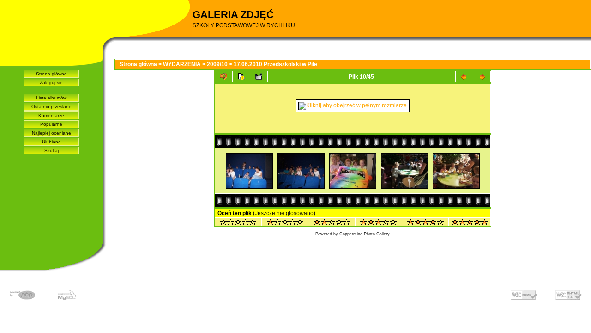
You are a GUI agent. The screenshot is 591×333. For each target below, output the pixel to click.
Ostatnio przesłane (51, 106)
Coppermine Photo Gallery (364, 234)
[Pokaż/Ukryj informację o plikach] (241, 76)
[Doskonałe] (425, 223)
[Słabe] (285, 223)
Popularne (51, 124)
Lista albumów (51, 97)
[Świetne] (470, 223)
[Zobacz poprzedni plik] (464, 76)
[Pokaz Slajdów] (258, 76)
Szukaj (51, 150)
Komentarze (51, 115)
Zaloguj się (51, 82)
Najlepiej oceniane (51, 133)
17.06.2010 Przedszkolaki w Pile (275, 64)
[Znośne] (332, 223)
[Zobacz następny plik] (481, 76)
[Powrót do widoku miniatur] (223, 76)
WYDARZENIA (182, 64)
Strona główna (51, 73)
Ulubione (51, 141)
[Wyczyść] (238, 223)
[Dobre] (378, 223)
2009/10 (217, 64)
